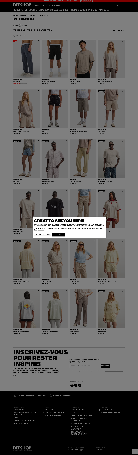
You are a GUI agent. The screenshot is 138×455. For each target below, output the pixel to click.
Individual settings (42, 235)
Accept (59, 234)
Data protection (39, 230)
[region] (69, 227)
